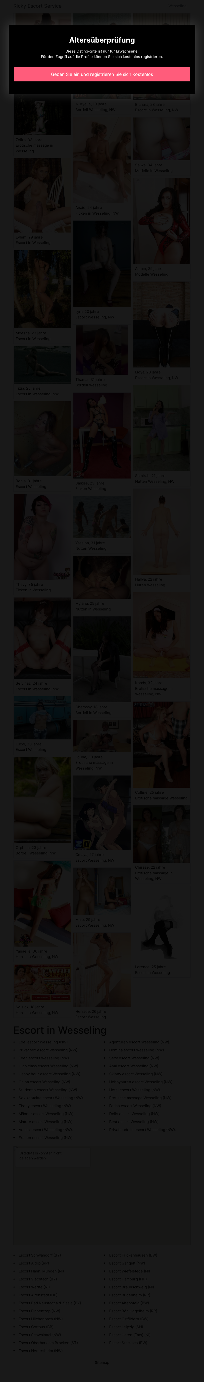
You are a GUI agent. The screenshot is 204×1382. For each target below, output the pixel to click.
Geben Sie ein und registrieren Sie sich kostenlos (102, 74)
